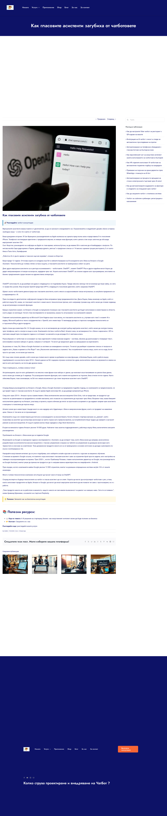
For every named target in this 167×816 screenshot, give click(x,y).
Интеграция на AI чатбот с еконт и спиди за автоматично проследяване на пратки (43, 564)
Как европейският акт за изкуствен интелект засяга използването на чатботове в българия (102, 564)
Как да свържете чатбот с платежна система (144, 194)
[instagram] (30, 777)
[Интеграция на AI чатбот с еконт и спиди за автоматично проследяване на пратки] (44, 564)
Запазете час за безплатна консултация (29, 499)
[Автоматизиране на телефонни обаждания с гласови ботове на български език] (74, 564)
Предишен (101, 119)
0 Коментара (22, 531)
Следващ (110, 119)
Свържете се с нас (23, 522)
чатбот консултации (25, 223)
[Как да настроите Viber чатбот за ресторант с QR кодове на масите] (15, 564)
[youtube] (27, 777)
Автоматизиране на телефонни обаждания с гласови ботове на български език (72, 564)
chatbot (6, 531)
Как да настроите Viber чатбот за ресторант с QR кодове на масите (14, 564)
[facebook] (24, 777)
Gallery (17, 564)
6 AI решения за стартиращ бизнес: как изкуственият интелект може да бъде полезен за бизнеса (59, 519)
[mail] (33, 777)
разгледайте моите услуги (27, 526)
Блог (16, 531)
